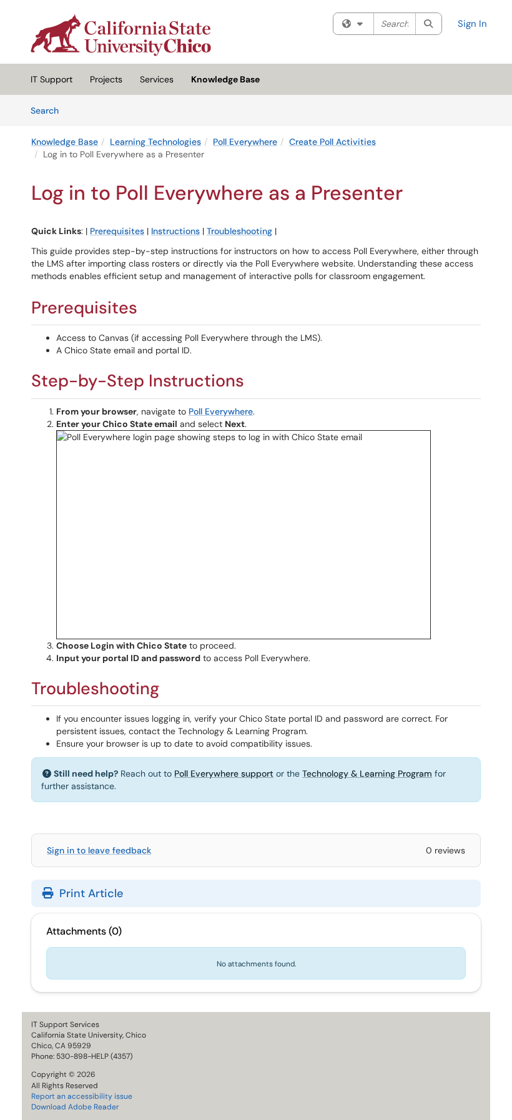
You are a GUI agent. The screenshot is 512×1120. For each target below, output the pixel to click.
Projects (106, 79)
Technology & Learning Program (367, 773)
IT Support (51, 79)
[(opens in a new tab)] (121, 34)
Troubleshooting (239, 231)
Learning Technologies (155, 141)
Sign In (472, 23)
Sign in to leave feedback (99, 850)
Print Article (89, 893)
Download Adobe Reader (75, 1107)
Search (49, 110)
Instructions (175, 231)
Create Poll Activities (332, 141)
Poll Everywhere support (223, 773)
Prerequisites (117, 231)
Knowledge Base (225, 79)
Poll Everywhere (245, 141)
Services (157, 79)
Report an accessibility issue (81, 1096)
